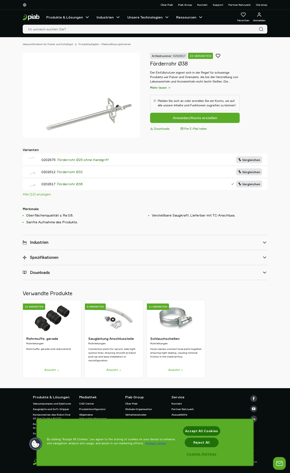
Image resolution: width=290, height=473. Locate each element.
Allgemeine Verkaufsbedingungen (93, 416)
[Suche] (262, 29)
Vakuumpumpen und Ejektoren (52, 403)
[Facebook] (253, 398)
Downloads (162, 128)
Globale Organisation (138, 409)
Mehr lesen (158, 87)
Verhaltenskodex (135, 414)
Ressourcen (186, 17)
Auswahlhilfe (179, 414)
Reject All (201, 442)
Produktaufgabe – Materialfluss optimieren (105, 44)
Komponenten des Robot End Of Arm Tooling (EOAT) (51, 416)
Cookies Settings (202, 454)
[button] (35, 444)
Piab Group (185, 4)
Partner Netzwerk (239, 4)
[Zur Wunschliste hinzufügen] (218, 56)
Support (218, 4)
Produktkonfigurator (92, 409)
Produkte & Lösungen (64, 17)
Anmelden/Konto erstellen (195, 118)
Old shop (261, 4)
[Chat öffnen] (279, 463)
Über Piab (167, 4)
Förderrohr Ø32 (70, 172)
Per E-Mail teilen (195, 128)
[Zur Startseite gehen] (31, 17)
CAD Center (86, 403)
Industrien (105, 17)
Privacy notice (156, 443)
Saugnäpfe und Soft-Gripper (51, 409)
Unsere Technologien (145, 17)
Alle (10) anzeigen (37, 194)
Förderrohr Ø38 (70, 184)
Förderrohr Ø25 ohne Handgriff (83, 160)
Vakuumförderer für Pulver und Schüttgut (48, 44)
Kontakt (202, 4)
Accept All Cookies (201, 431)
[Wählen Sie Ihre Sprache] (25, 5)
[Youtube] (253, 408)
